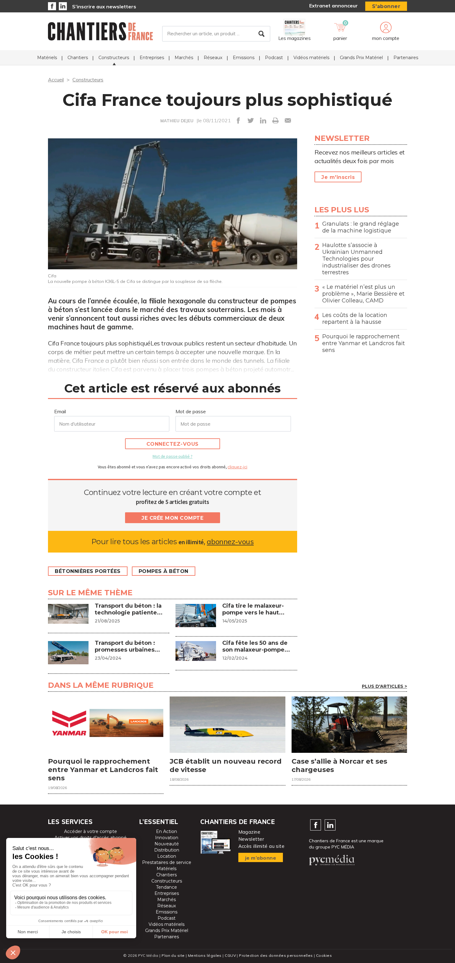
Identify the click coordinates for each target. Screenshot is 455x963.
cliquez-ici (237, 466)
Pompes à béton (163, 571)
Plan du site (173, 955)
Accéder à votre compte (90, 831)
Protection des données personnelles (276, 955)
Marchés (184, 57)
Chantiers (77, 57)
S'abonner (386, 6)
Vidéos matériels (311, 57)
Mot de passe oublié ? (172, 456)
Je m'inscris (338, 177)
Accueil (56, 79)
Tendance (166, 887)
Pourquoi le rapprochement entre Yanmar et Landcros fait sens (363, 343)
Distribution (166, 850)
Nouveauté (166, 844)
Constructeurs (113, 57)
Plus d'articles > (384, 686)
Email (60, 411)
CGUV (230, 955)
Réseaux (213, 57)
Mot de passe (191, 411)
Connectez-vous (172, 444)
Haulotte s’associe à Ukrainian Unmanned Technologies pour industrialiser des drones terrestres (356, 259)
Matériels (47, 57)
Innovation (166, 837)
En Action (166, 831)
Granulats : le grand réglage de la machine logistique (360, 227)
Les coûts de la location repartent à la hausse (354, 318)
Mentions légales (205, 955)
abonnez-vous (230, 541)
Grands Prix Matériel (361, 57)
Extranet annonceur (333, 5)
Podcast (274, 57)
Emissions (243, 57)
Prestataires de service (166, 862)
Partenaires (405, 57)
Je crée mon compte (172, 518)
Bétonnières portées (88, 571)
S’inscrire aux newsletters (104, 6)
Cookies (324, 955)
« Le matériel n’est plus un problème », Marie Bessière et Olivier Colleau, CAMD (363, 294)
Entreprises (152, 57)
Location (166, 856)
